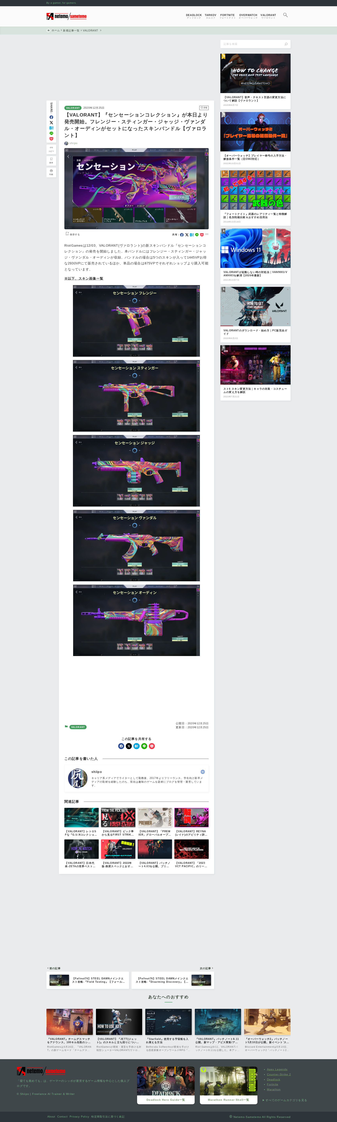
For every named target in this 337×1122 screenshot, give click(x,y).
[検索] (286, 44)
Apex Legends (277, 1069)
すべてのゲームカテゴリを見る (286, 1100)
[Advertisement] (130, 69)
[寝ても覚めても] (66, 16)
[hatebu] (51, 128)
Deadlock (273, 1079)
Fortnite (272, 1084)
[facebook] (51, 117)
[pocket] (51, 139)
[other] (203, 772)
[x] (51, 122)
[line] (51, 133)
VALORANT (73, 108)
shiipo (73, 143)
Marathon (274, 1089)
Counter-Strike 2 (279, 1074)
